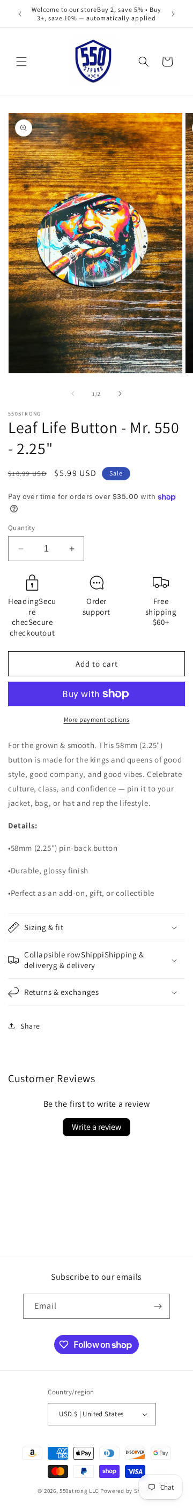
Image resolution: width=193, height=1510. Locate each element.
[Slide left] (73, 393)
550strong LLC (79, 1490)
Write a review (96, 1126)
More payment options (97, 719)
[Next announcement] (173, 14)
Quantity (21, 527)
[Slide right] (120, 393)
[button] (21, 61)
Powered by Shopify (127, 1490)
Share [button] (30, 1026)
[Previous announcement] (20, 14)
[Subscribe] (157, 1306)
